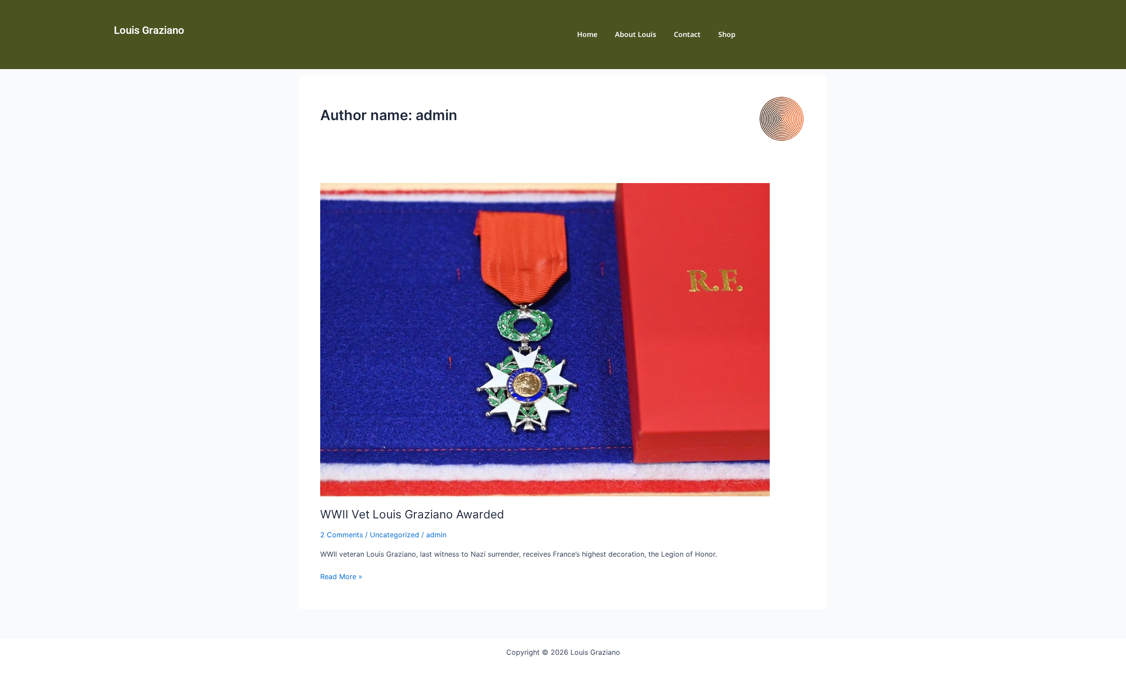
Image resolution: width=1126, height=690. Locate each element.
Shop (726, 34)
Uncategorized (394, 534)
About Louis (635, 34)
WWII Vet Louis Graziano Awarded (412, 514)
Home (587, 34)
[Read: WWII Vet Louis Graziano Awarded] (545, 338)
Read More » (341, 576)
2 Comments (341, 534)
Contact (687, 34)
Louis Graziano (149, 30)
